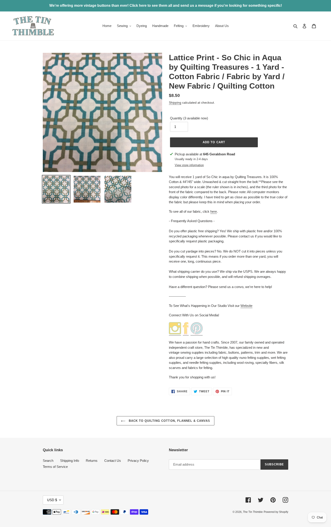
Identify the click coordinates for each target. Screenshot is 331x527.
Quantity (189, 118)
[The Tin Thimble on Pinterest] (196, 333)
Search (48, 460)
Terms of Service (55, 467)
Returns (91, 460)
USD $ (52, 500)
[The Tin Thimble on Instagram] (175, 333)
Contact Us (112, 460)
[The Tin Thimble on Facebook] (186, 333)
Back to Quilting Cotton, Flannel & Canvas (169, 420)
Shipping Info (69, 460)
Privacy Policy (138, 460)
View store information (189, 165)
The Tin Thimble (253, 512)
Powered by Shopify (276, 512)
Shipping (175, 102)
